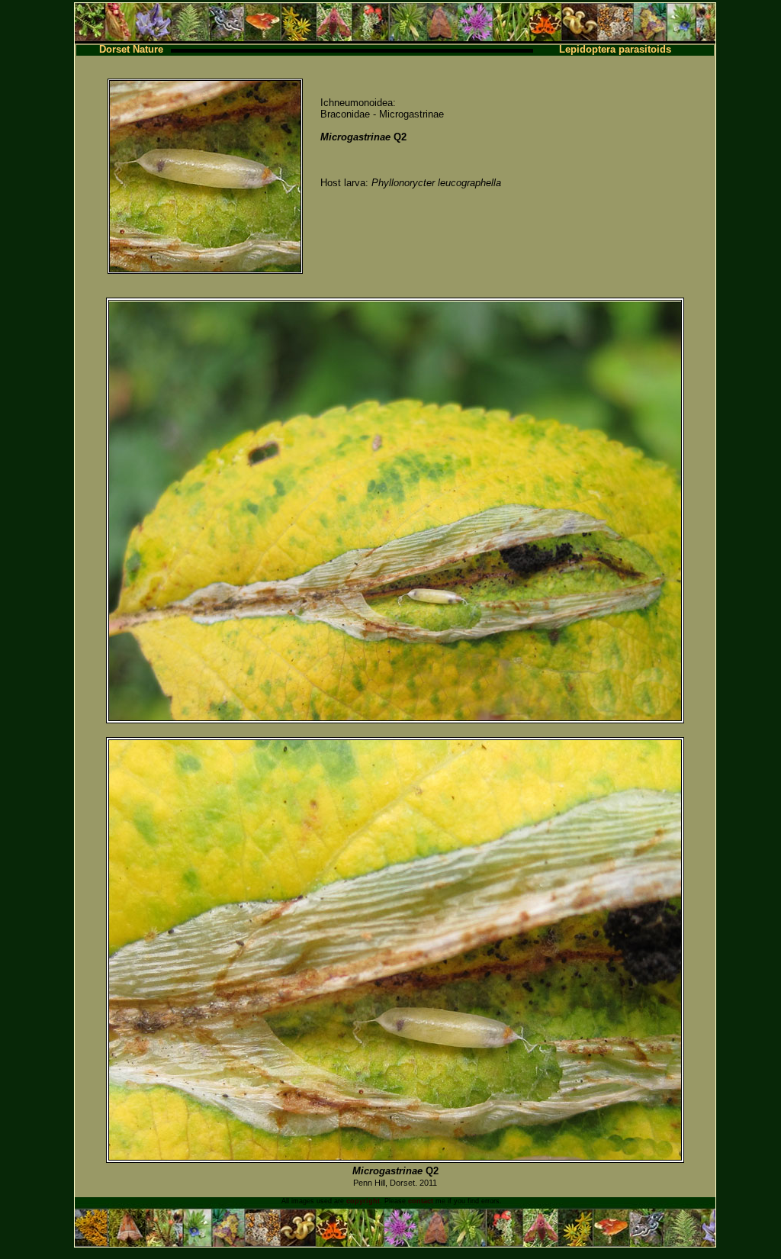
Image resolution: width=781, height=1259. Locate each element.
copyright (363, 1201)
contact (420, 1201)
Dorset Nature (131, 49)
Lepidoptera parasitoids (615, 49)
